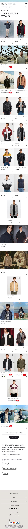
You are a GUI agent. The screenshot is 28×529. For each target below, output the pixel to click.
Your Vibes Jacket (5, 193)
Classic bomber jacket (6, 372)
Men (14, 3)
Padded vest (18, 193)
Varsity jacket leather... (6, 347)
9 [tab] (21, 72)
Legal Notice (15, 527)
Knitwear (5, 463)
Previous (1, 28)
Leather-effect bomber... (6, 116)
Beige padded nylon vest (6, 270)
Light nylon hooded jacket (7, 39)
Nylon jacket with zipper (13, 398)
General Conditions (9, 527)
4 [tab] (17, 72)
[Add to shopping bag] (12, 43)
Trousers (5, 473)
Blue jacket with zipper (6, 321)
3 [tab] (3, 72)
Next (12, 28)
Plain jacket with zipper (6, 90)
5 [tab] (4, 72)
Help (14, 497)
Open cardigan (18, 141)
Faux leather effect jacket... (21, 372)
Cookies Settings (20, 526)
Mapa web (21, 527)
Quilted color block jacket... (7, 141)
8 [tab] (20, 72)
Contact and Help (14, 493)
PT (16, 515)
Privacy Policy (7, 526)
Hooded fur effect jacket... (21, 116)
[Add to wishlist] (12, 21)
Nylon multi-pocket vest (20, 39)
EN (18, 515)
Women (10, 3)
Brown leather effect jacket (21, 90)
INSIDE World (14, 501)
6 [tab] (5, 72)
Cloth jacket (3, 244)
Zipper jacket (4, 64)
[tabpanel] (14, 209)
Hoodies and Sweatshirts (9, 468)
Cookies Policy (13, 526)
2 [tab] (2, 72)
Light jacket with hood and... (7, 424)
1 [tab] (1, 46)
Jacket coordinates (5, 167)
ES (13, 515)
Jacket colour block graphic (21, 167)
